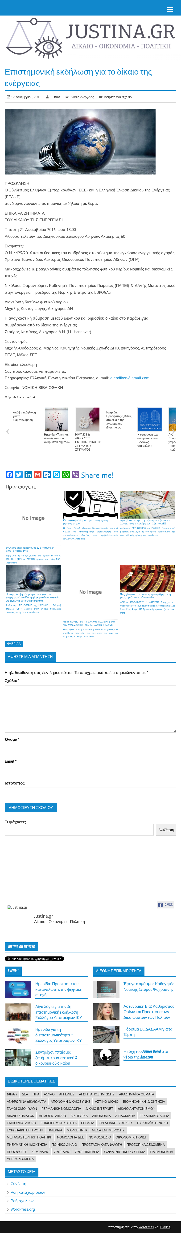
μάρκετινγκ (77, 1130)
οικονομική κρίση (131, 1137)
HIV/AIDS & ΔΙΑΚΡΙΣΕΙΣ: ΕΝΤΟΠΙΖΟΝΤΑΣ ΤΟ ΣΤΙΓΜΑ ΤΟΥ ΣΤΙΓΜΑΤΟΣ (88, 442)
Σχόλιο (12, 681)
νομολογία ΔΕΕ (70, 1137)
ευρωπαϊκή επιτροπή (25, 1130)
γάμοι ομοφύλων (22, 1108)
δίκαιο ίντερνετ (99, 1108)
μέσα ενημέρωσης (108, 1130)
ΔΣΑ (25, 1094)
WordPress (146, 1227)
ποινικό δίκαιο (64, 1144)
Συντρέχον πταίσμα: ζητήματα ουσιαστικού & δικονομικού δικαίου (56, 1058)
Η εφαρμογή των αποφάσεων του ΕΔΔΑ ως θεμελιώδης (147, 440)
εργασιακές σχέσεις (116, 1123)
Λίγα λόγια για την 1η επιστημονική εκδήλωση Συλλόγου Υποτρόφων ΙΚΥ (58, 1012)
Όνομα (12, 739)
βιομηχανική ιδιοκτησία (144, 1101)
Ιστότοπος (15, 783)
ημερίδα (14, 644)
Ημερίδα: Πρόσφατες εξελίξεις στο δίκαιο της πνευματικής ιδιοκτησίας (119, 420)
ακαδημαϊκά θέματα (136, 1094)
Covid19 (12, 1094)
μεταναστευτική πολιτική (30, 1137)
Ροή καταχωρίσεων (28, 1192)
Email (10, 761)
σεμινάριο (40, 1152)
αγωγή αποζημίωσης (97, 1094)
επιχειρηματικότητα (59, 1123)
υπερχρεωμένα (20, 1159)
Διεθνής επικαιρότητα (118, 971)
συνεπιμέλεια (87, 1152)
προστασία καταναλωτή (102, 1144)
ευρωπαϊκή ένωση (152, 1123)
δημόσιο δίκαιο (52, 1116)
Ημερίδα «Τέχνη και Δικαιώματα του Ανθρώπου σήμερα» (57, 438)
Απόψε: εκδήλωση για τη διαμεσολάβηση (24, 416)
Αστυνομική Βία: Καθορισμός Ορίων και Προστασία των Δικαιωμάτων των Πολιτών (148, 1012)
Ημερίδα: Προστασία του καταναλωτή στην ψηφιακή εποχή (58, 989)
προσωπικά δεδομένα (146, 1144)
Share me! (97, 475)
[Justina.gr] (19, 907)
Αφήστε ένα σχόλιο (118, 97)
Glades (165, 1227)
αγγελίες (66, 1094)
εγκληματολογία (154, 1116)
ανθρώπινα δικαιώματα (26, 1101)
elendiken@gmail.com (129, 378)
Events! (13, 971)
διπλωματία (125, 1116)
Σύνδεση (18, 1183)
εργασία (87, 1123)
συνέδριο (62, 1152)
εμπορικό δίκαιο (21, 1123)
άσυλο (49, 1094)
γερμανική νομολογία (61, 1108)
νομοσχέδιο (100, 1137)
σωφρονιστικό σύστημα (124, 1152)
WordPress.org (23, 1209)
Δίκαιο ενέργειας (82, 97)
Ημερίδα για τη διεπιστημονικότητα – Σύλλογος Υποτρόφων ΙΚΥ (58, 1035)
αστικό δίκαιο (107, 1101)
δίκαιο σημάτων (20, 1116)
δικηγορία (79, 1116)
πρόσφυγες (17, 1152)
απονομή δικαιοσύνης (70, 1101)
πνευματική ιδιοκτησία (27, 1144)
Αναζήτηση (166, 830)
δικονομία (101, 1116)
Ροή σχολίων (22, 1200)
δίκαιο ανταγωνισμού (136, 1108)
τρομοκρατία (161, 1152)
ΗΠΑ (36, 1094)
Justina (56, 97)
